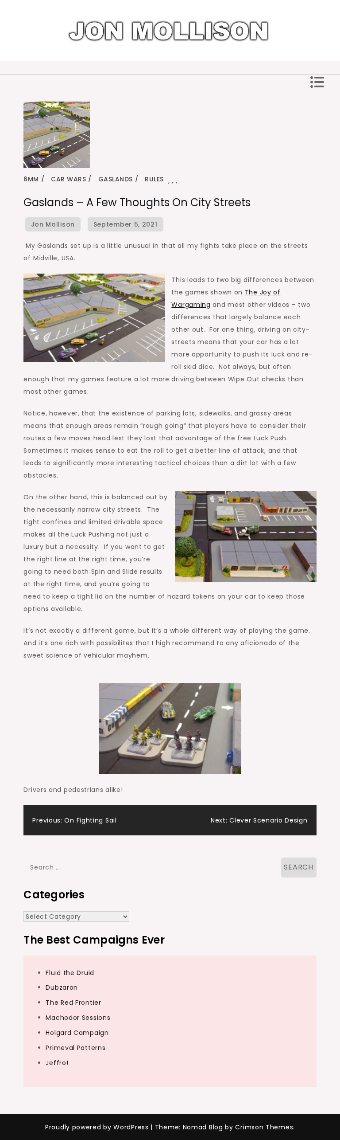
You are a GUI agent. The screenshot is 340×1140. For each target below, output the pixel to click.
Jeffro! (57, 1062)
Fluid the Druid (70, 972)
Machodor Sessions (78, 1017)
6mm (31, 179)
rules (154, 179)
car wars (68, 179)
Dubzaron (62, 987)
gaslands (115, 179)
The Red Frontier (73, 1002)
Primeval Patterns (75, 1047)
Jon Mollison (53, 224)
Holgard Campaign (77, 1032)
